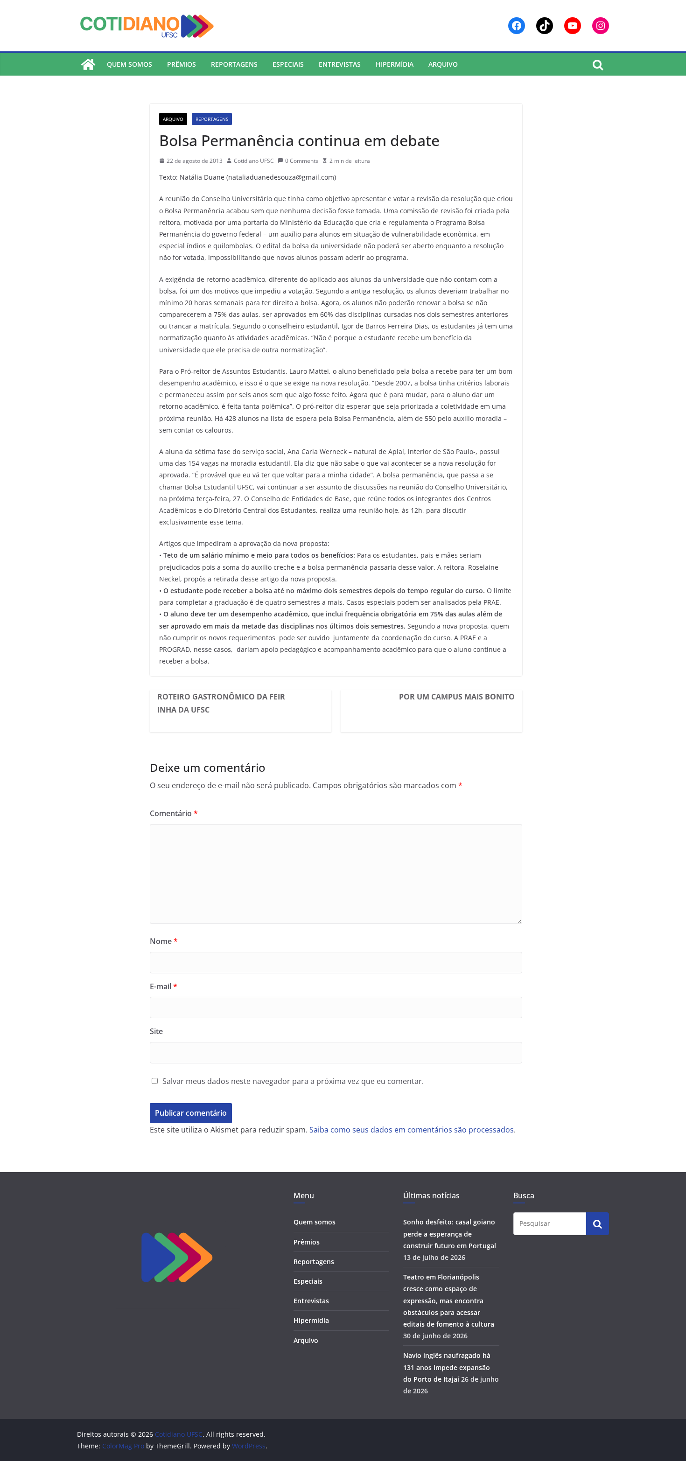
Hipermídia (394, 64)
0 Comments (301, 161)
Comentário (174, 813)
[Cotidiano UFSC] (88, 64)
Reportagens (234, 64)
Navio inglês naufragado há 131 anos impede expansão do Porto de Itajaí (446, 1367)
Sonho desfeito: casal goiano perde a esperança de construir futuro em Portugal (449, 1233)
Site (156, 1031)
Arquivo (443, 64)
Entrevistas (340, 64)
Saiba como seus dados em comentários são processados (411, 1130)
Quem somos (129, 64)
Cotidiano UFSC (254, 161)
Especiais (288, 64)
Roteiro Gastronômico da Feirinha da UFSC (221, 703)
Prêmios (181, 64)
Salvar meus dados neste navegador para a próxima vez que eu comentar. (293, 1081)
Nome (164, 941)
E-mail (163, 986)
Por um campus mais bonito (457, 697)
